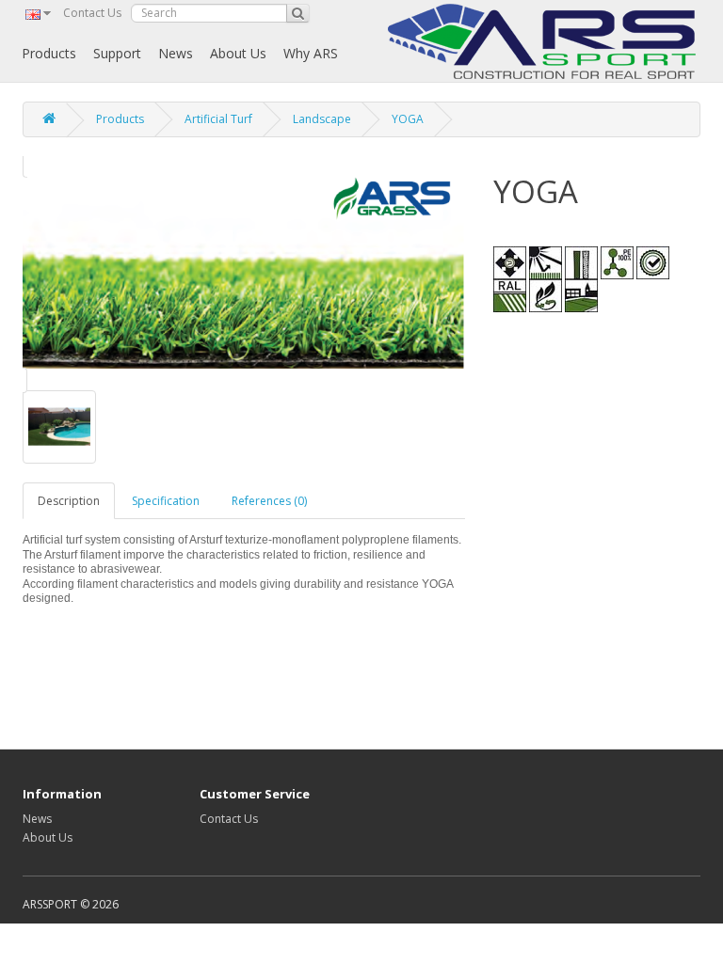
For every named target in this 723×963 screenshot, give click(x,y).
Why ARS (310, 53)
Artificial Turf (218, 119)
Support (117, 53)
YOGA (408, 119)
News (175, 53)
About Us (238, 53)
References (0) (269, 501)
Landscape (322, 119)
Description (69, 501)
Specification (166, 501)
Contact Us (92, 13)
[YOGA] (244, 272)
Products (49, 53)
